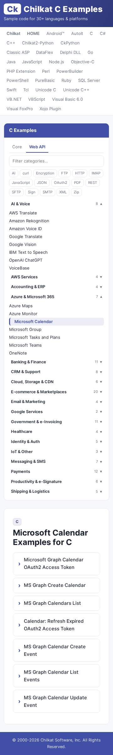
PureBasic (45, 80)
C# (102, 33)
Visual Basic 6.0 (67, 99)
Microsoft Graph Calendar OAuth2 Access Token (53, 563)
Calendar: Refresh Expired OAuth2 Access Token (54, 625)
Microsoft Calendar (33, 321)
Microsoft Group (25, 329)
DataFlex (44, 52)
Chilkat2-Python (38, 42)
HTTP (79, 173)
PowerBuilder (69, 71)
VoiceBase (19, 267)
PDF (77, 182)
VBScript (36, 99)
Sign (31, 192)
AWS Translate (23, 212)
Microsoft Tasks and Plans (34, 337)
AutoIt (77, 33)
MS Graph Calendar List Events (51, 676)
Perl (46, 71)
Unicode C (45, 89)
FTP (64, 173)
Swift (12, 89)
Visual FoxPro (20, 108)
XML (63, 192)
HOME (33, 33)
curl (26, 173)
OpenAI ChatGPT (25, 260)
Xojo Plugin (50, 108)
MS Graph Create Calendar (55, 585)
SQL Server (89, 80)
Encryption (45, 173)
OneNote (18, 352)
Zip (76, 192)
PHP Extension (21, 71)
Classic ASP (18, 52)
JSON (42, 182)
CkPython (70, 42)
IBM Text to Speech (28, 252)
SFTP (16, 192)
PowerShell (18, 80)
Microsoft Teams (25, 345)
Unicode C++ (76, 89)
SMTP (47, 192)
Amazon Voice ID (25, 228)
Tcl (26, 89)
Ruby (66, 80)
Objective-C (82, 61)
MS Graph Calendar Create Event (55, 650)
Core (17, 146)
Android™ (55, 33)
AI (13, 173)
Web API (37, 146)
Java (11, 61)
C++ (11, 42)
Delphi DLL (70, 52)
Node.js (56, 61)
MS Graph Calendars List (52, 603)
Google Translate (25, 236)
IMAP (96, 173)
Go (90, 52)
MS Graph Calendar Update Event (55, 701)
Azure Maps (21, 305)
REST (92, 182)
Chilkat (13, 33)
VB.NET (14, 99)
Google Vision (22, 244)
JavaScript (32, 61)
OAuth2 (60, 182)
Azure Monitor (23, 313)
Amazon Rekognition (29, 220)
